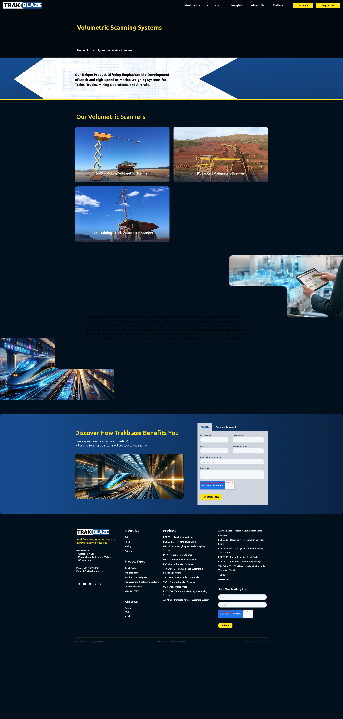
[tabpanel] (232, 468)
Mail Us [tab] (205, 427)
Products (213, 5)
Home (81, 50)
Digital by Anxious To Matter (256, 641)
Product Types (96, 50)
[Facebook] (89, 584)
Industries (189, 5)
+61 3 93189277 (91, 568)
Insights (237, 5)
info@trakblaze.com (93, 571)
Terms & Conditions (178, 641)
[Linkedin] (79, 584)
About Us (257, 5)
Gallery (278, 5)
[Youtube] (84, 584)
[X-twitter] (100, 584)
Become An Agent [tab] (226, 427)
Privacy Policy (162, 641)
